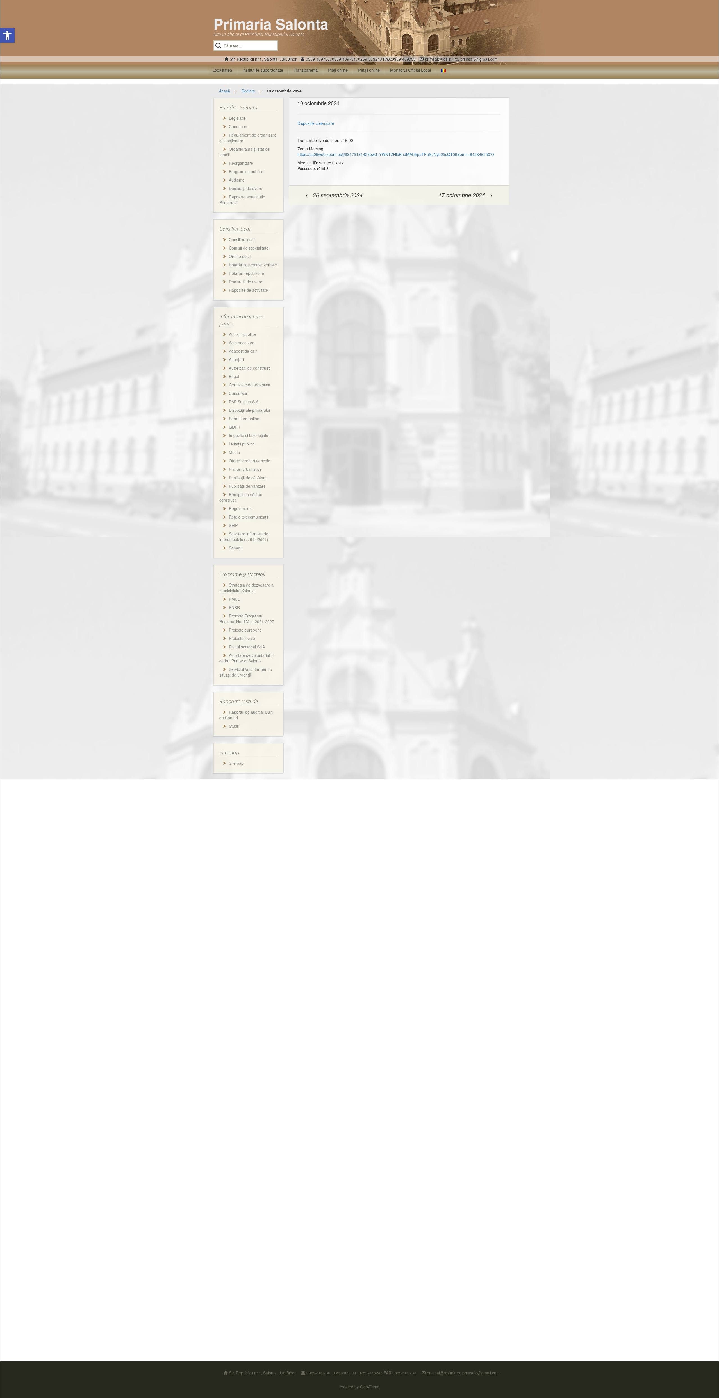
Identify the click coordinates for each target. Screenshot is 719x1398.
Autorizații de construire (250, 368)
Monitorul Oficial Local (410, 70)
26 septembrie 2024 (334, 195)
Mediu (234, 452)
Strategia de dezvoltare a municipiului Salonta (246, 587)
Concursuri (238, 393)
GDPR (234, 427)
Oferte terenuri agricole (249, 460)
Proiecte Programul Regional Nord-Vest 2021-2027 (246, 618)
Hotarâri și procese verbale (253, 265)
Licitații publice (242, 444)
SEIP (233, 525)
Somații (235, 548)
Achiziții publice (242, 334)
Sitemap (236, 763)
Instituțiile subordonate (262, 70)
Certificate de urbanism (249, 385)
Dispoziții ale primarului (249, 410)
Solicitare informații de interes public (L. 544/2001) (243, 536)
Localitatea (222, 70)
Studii (234, 726)
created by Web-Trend (359, 1387)
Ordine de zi (240, 256)
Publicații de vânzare (247, 486)
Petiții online (369, 70)
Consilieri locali (242, 239)
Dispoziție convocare (315, 123)
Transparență (305, 70)
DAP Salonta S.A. (244, 401)
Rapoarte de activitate (248, 290)
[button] (7, 35)
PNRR (234, 607)
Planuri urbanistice (245, 469)
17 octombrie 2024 (465, 195)
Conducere (239, 126)
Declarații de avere (245, 188)
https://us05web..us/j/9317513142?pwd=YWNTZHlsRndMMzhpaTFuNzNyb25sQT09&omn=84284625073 (396, 154)
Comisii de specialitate (249, 248)
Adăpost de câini (243, 351)
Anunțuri (236, 359)
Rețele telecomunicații (248, 517)
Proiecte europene (245, 630)
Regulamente (241, 508)
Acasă (224, 91)
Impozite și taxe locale (248, 435)
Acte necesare (241, 342)
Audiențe (237, 180)
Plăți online (338, 70)
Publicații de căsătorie (248, 477)
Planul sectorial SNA (247, 647)
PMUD (234, 599)
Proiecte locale (242, 638)
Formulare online (244, 418)
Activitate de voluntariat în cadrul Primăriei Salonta (247, 658)
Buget (234, 376)
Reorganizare (241, 163)
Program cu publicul (246, 171)
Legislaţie (237, 118)
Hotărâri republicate (246, 273)
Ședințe (248, 91)
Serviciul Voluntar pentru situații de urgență (245, 672)
